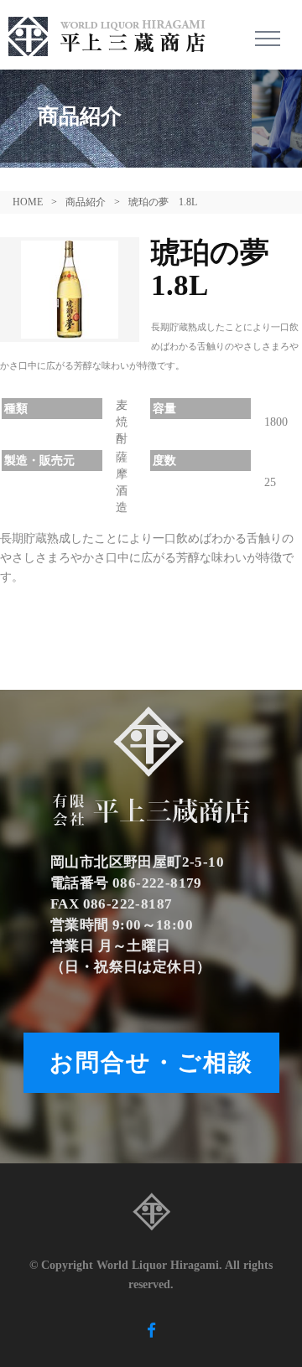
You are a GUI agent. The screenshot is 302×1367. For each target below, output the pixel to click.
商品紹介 (85, 202)
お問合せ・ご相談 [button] (151, 1062)
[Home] (113, 34)
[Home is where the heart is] (151, 1216)
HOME (28, 202)
